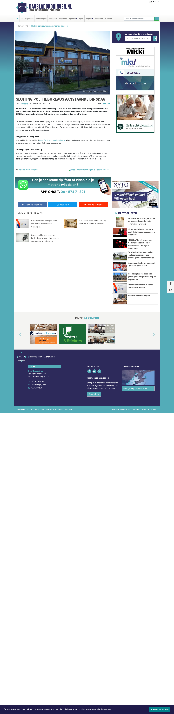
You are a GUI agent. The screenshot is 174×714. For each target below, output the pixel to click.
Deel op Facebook (34, 204)
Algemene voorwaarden (121, 409)
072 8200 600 (37, 381)
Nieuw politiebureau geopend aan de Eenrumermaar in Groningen (44, 223)
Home (20, 26)
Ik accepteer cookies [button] (160, 709)
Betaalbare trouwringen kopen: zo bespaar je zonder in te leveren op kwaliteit (142, 221)
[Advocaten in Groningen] (120, 299)
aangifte (34, 170)
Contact (108, 19)
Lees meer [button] (106, 709)
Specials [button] (72, 19)
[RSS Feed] (99, 371)
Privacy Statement (149, 409)
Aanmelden (94, 394)
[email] (170, 290)
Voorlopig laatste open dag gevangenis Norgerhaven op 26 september (142, 276)
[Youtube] (94, 371)
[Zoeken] (156, 19)
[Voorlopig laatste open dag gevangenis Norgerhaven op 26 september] (120, 277)
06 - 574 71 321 (73, 192)
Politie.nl (106, 104)
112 (22, 19)
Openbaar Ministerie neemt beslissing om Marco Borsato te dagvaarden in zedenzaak (45, 238)
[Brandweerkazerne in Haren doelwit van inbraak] (120, 288)
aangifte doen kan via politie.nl (52, 140)
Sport (81, 19)
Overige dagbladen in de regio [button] (136, 388)
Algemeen (29, 19)
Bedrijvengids (41, 19)
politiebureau (24, 170)
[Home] (17, 18)
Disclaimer (136, 409)
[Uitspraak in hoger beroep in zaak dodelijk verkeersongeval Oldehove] (120, 233)
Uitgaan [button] (89, 19)
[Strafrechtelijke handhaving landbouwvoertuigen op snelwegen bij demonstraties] (120, 256)
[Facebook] (89, 371)
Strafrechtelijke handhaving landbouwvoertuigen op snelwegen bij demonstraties (141, 255)
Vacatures (99, 19)
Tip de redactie (95, 204)
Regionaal (63, 19)
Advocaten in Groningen (139, 295)
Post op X (64, 204)
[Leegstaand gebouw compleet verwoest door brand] (120, 266)
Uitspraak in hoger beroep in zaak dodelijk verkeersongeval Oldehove (141, 232)
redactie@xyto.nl (38, 384)
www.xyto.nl (36, 388)
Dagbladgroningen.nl (50, 6)
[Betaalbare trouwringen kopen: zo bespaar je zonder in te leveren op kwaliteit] (120, 222)
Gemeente (53, 19)
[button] (17, 334)
